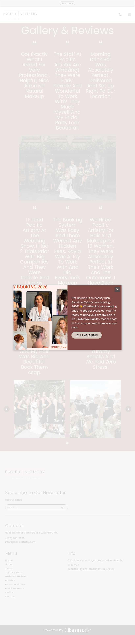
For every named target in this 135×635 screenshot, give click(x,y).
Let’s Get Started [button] (87, 335)
